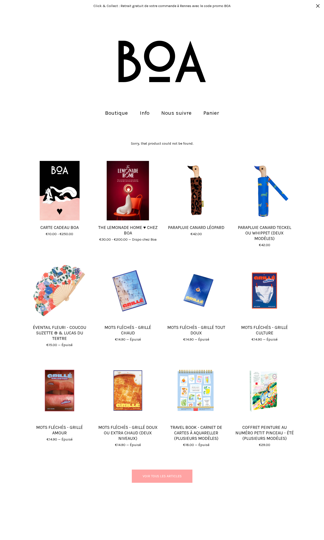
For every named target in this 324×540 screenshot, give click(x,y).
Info (144, 113)
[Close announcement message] (317, 6)
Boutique (116, 113)
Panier (212, 112)
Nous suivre (176, 113)
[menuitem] (116, 113)
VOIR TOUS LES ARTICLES (162, 476)
